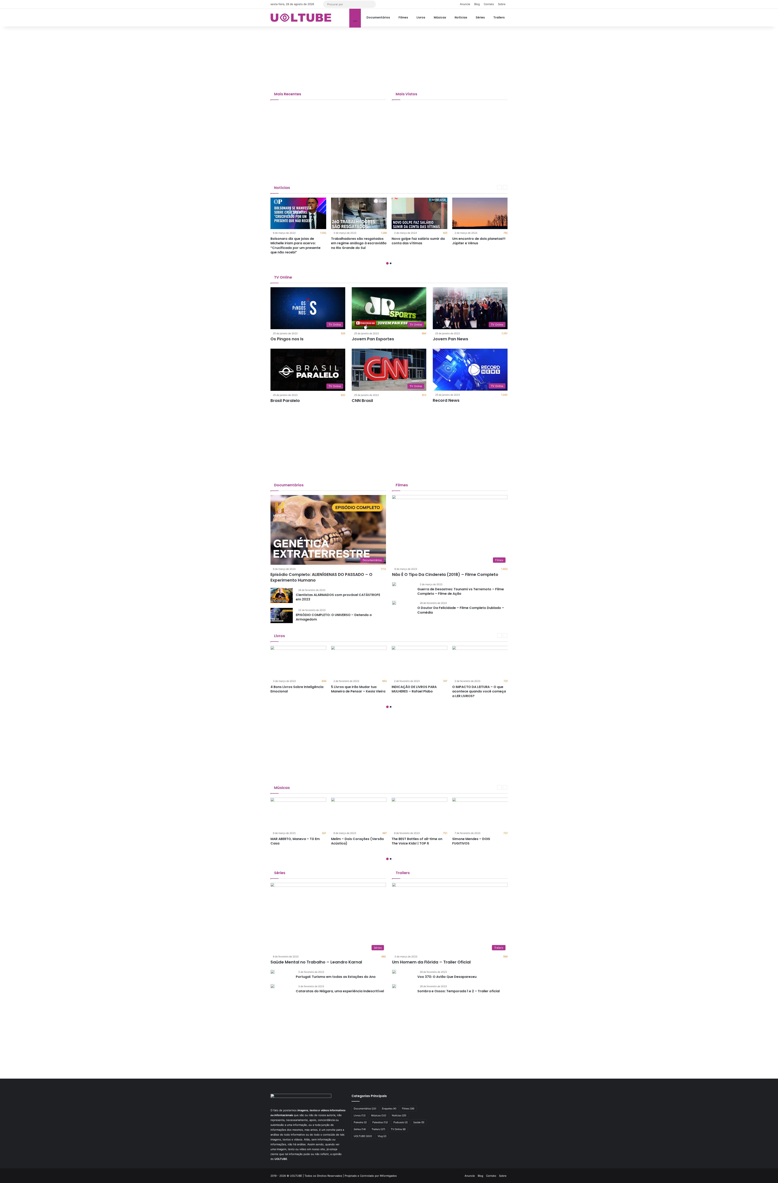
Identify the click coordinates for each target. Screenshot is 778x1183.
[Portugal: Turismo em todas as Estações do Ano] (272, 972)
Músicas (439, 17)
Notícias (460, 17)
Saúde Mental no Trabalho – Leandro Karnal (316, 962)
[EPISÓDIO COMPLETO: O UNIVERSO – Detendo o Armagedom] (281, 615)
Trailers (499, 17)
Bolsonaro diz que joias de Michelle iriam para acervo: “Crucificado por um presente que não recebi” (295, 245)
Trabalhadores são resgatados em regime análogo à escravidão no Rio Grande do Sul (359, 243)
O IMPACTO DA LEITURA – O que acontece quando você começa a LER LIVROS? (479, 691)
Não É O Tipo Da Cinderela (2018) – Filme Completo (445, 574)
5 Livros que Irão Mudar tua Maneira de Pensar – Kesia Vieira (358, 689)
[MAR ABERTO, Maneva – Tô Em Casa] (298, 813)
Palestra (360, 1122)
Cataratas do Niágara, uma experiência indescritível (340, 991)
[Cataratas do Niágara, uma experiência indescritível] (272, 986)
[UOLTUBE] (300, 18)
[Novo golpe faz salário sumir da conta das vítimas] (419, 213)
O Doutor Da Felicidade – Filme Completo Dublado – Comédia (460, 610)
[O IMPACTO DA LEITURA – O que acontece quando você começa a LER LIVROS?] (480, 661)
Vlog (382, 1136)
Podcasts (400, 1122)
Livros (420, 17)
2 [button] (390, 263)
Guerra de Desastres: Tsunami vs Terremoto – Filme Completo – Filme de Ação (460, 591)
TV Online (282, 277)
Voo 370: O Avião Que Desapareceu (447, 976)
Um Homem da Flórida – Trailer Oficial (431, 962)
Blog (477, 4)
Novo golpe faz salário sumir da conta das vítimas (418, 240)
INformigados (388, 1175)
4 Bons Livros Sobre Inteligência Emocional (296, 689)
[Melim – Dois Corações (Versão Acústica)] (359, 813)
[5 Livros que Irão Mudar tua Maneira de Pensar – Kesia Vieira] (359, 661)
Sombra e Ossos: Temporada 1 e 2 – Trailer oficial (458, 991)
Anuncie (465, 4)
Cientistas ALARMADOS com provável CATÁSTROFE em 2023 (338, 597)
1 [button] (387, 263)
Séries (480, 17)
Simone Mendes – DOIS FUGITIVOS (471, 841)
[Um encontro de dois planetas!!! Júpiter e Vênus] (480, 213)
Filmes (403, 17)
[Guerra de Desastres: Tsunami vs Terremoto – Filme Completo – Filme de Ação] (394, 584)
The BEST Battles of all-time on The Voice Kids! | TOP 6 (417, 841)
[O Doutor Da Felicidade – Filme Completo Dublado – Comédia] (394, 603)
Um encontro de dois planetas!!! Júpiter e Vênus (478, 240)
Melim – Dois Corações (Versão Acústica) (357, 841)
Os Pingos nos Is (287, 339)
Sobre (501, 4)
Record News (446, 400)
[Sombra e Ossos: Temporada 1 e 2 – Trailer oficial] (394, 986)
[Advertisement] (389, 59)
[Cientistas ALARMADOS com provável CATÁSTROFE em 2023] (281, 595)
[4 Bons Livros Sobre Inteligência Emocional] (298, 661)
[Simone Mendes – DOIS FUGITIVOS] (480, 813)
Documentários (378, 17)
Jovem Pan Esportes (373, 339)
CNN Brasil (362, 400)
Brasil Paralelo (285, 400)
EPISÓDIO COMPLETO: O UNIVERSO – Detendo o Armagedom (334, 617)
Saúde (418, 1122)
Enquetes (389, 1108)
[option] (298, 227)
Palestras (380, 1122)
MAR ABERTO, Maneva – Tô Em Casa (295, 841)
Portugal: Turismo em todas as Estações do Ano (336, 976)
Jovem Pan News (450, 339)
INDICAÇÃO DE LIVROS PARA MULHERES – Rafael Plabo (414, 689)
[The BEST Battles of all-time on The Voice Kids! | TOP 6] (419, 813)
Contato (489, 4)
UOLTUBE (363, 1136)
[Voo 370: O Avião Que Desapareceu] (394, 972)
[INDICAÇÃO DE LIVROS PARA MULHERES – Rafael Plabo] (419, 661)
